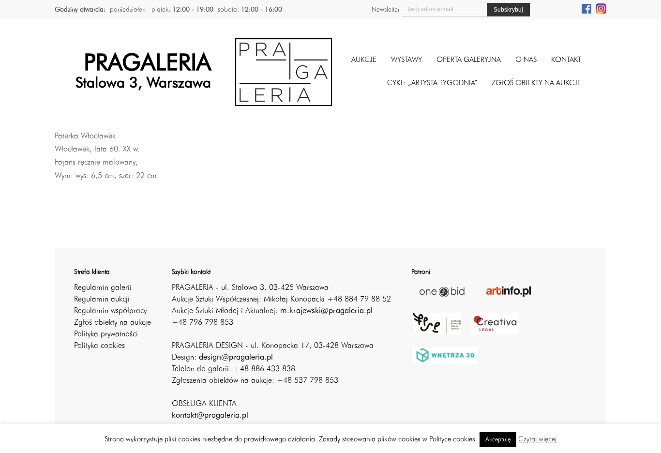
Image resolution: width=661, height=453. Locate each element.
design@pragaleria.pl (236, 358)
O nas (526, 60)
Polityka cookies (99, 346)
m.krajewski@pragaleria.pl (326, 311)
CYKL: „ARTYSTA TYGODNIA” (432, 83)
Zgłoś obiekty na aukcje (112, 323)
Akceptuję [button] (498, 440)
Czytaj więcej (537, 439)
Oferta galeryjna (468, 60)
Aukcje (363, 60)
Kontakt (566, 60)
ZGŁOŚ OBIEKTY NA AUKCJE (536, 83)
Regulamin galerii (103, 288)
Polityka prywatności (106, 334)
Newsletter (386, 9)
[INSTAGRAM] (601, 8)
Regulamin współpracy (110, 311)
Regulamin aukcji (102, 299)
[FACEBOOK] (586, 8)
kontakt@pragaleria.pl (210, 416)
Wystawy (406, 60)
